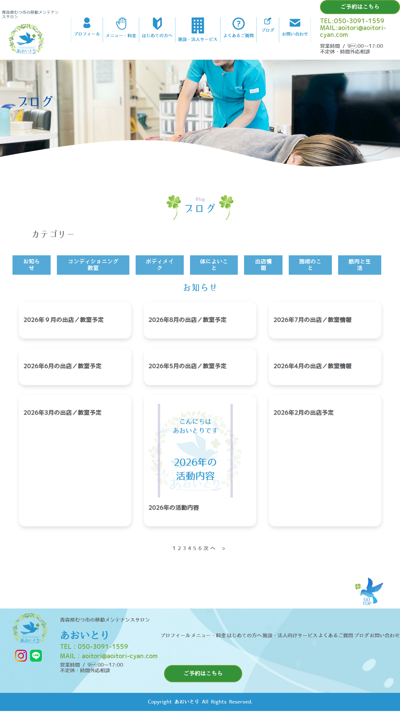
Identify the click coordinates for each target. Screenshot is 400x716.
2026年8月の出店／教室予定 (187, 320)
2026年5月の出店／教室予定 (187, 366)
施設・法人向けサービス (290, 635)
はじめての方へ (244, 635)
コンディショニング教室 (93, 265)
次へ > (215, 548)
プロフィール (175, 635)
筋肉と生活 (359, 265)
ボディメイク (160, 265)
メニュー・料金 (208, 635)
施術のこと (310, 265)
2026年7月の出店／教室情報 (312, 320)
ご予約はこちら (360, 7)
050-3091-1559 (103, 646)
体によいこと (214, 265)
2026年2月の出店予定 (303, 413)
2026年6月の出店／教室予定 (62, 366)
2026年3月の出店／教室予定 (62, 413)
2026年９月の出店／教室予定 (63, 320)
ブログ (361, 635)
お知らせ (31, 265)
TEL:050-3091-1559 (352, 21)
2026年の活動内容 (173, 508)
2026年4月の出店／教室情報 (312, 366)
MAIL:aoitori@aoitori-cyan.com (353, 31)
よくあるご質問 (335, 635)
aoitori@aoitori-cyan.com (120, 656)
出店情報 (263, 265)
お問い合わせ (385, 635)
